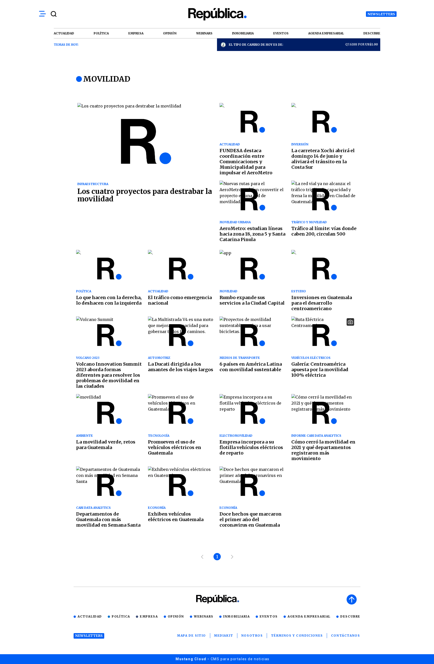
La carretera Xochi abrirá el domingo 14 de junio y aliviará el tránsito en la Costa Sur (323, 159)
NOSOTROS (252, 635)
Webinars (203, 616)
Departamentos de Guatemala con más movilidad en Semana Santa (108, 519)
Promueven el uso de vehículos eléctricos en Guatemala (174, 447)
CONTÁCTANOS (345, 635)
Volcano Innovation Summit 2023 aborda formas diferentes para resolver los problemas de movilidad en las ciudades (109, 375)
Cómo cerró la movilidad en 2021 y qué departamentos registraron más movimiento (323, 450)
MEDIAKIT (223, 635)
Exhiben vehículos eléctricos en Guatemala (175, 516)
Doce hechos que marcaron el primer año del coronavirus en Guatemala (251, 519)
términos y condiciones (297, 635)
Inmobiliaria (236, 616)
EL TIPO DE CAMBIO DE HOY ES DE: (256, 44)
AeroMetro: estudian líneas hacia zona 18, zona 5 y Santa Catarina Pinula (252, 234)
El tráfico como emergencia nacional (180, 300)
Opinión (176, 616)
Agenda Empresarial (309, 616)
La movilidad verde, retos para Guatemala (105, 444)
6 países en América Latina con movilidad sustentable (251, 366)
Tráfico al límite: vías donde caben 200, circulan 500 (323, 231)
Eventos (269, 616)
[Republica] (217, 14)
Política (121, 616)
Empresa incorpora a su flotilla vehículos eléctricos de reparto (251, 447)
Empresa (149, 616)
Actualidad (90, 616)
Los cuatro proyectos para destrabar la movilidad (144, 195)
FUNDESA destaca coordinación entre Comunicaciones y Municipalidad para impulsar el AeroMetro (246, 162)
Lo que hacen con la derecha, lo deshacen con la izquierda (109, 300)
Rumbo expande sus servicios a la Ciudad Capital (252, 300)
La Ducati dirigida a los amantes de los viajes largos (180, 366)
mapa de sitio (191, 635)
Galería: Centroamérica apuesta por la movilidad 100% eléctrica (319, 369)
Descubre (350, 616)
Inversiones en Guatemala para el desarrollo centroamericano (321, 303)
